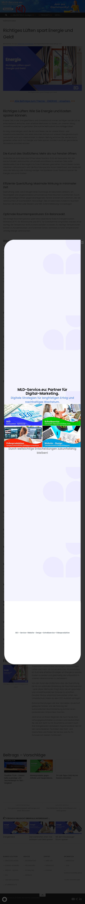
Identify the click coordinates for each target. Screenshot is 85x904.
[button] (4, 899)
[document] (42, 452)
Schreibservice (49, 632)
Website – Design (34, 632)
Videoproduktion (63, 632)
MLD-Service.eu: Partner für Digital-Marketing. (42, 391)
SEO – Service (20, 632)
